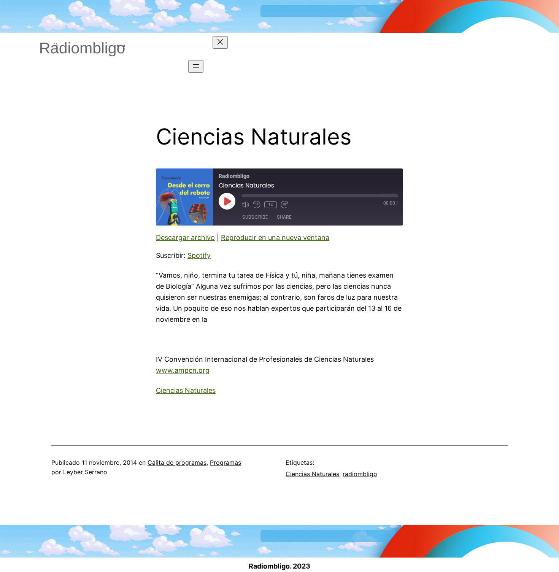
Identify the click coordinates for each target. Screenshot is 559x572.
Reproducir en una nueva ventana (275, 238)
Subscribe (255, 217)
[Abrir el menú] (195, 66)
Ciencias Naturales (186, 390)
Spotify (199, 255)
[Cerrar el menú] (220, 42)
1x (270, 204)
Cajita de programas (177, 462)
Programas (225, 462)
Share (284, 217)
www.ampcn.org (183, 370)
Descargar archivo (185, 238)
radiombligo (360, 474)
